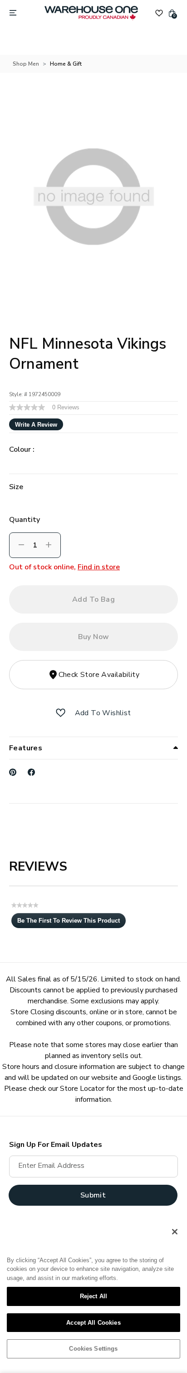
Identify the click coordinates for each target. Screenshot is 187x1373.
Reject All (93, 1296)
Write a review (36, 424)
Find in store (99, 567)
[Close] (175, 1232)
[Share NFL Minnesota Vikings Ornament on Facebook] (31, 772)
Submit (93, 1195)
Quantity (24, 520)
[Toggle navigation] (13, 13)
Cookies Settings (93, 1348)
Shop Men (26, 63)
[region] (93, 1294)
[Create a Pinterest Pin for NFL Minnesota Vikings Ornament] (13, 772)
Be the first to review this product (71, 922)
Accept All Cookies (93, 1322)
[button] (60, 712)
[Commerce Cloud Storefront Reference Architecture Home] (91, 13)
